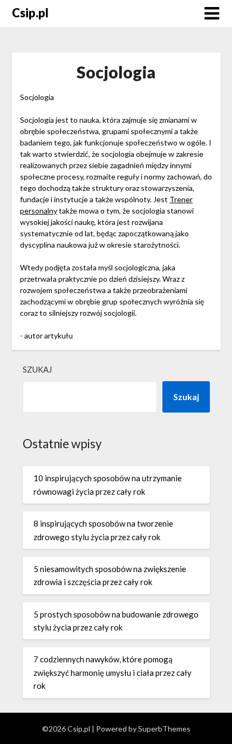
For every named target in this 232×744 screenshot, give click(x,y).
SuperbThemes (164, 728)
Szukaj (37, 369)
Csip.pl (30, 12)
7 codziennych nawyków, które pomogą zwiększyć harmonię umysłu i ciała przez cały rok (112, 672)
